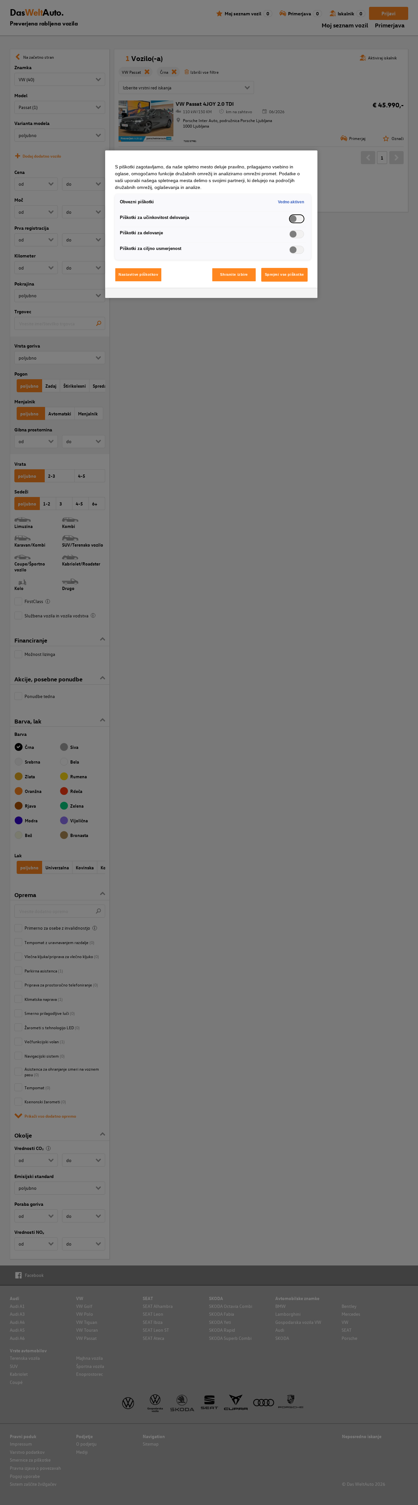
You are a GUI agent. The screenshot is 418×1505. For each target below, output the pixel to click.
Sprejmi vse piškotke (284, 274)
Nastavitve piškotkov (138, 274)
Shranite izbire (234, 274)
